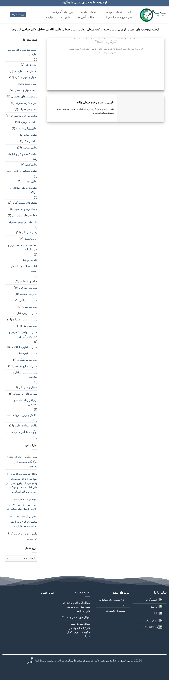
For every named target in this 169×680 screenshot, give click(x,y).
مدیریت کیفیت (29, 353)
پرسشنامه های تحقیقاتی (24, 96)
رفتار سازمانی (29, 232)
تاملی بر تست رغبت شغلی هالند (95, 102)
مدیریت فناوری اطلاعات (23, 347)
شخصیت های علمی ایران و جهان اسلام (22, 247)
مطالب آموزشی (86, 17)
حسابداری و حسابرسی (24, 209)
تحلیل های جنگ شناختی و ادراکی (23, 190)
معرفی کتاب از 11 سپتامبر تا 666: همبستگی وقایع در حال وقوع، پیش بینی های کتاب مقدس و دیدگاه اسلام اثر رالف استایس (21, 482)
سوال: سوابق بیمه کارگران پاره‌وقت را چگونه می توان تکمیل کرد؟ (78, 630)
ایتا (155, 613)
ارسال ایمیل (151, 620)
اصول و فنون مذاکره (26, 77)
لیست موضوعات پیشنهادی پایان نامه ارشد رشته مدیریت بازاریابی (23, 521)
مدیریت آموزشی (28, 287)
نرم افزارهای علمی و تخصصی (25, 402)
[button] (5, 14)
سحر (34, 516)
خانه (130, 12)
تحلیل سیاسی (29, 147)
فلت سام (32, 260)
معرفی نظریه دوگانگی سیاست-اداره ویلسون (22, 461)
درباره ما (49, 17)
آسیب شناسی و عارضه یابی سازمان (22, 52)
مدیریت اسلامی (28, 293)
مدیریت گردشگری (27, 359)
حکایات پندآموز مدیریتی (24, 215)
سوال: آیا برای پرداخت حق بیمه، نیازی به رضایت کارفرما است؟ (105, 39)
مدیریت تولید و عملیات (25, 319)
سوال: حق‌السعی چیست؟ (76, 617)
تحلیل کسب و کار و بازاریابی (21, 154)
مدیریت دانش (29, 325)
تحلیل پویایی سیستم (26, 128)
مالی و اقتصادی (28, 281)
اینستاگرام (151, 599)
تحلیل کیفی (31, 164)
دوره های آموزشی (63, 12)
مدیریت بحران (29, 306)
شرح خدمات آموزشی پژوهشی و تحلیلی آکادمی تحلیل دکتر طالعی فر (21, 504)
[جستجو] (34, 17)
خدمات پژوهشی (113, 12)
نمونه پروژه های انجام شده (117, 17)
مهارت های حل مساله (25, 393)
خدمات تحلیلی (89, 12)
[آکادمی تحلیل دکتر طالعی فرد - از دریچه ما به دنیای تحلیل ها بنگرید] (153, 14)
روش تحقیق (30, 238)
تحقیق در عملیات (28, 109)
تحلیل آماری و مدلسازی (24, 115)
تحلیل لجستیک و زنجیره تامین (21, 170)
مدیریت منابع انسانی (26, 366)
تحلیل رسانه (30, 134)
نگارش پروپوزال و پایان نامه (22, 415)
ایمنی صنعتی (30, 83)
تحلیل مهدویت (29, 181)
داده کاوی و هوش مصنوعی (22, 221)
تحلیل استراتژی (28, 122)
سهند (34, 499)
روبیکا (154, 606)
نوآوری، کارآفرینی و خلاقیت (22, 432)
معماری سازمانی (27, 387)
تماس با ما (65, 17)
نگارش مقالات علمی (26, 425)
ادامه (105, 59)
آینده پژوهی (31, 64)
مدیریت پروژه (29, 313)
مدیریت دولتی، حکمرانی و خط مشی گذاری (23, 334)
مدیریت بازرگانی (28, 300)
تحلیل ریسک (30, 141)
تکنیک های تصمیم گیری (24, 202)
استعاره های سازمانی (25, 71)
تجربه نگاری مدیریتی (26, 103)
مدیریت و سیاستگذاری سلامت (25, 374)
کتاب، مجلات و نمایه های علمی (23, 268)
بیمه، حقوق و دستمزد (25, 90)
